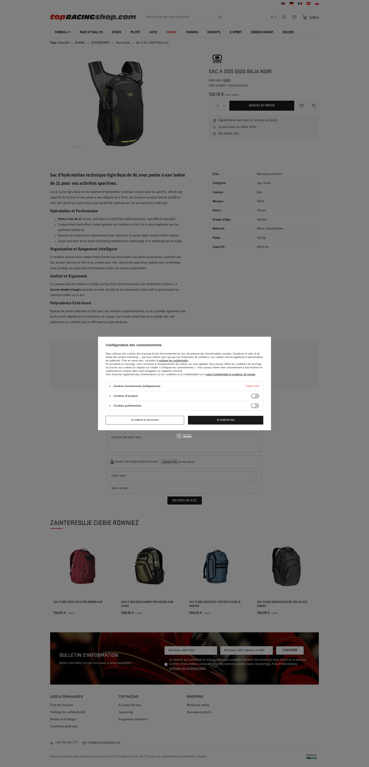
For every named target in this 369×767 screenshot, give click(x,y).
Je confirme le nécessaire (145, 420)
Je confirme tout (225, 420)
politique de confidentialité (173, 360)
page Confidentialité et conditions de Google (230, 374)
